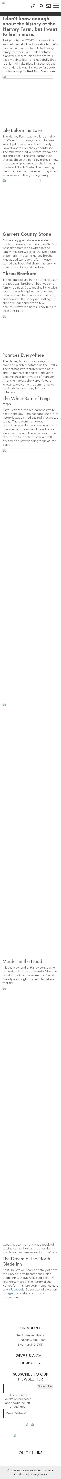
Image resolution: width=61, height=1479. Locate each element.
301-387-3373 (31, 1363)
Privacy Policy (38, 1474)
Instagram (9, 1293)
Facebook (17, 1289)
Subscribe (45, 1386)
